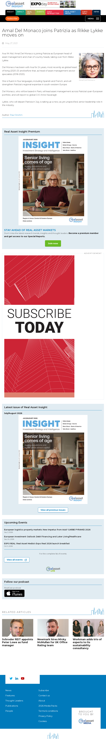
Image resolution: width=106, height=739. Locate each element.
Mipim (96, 12)
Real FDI (29, 12)
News (8, 690)
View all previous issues (53, 510)
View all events (15, 560)
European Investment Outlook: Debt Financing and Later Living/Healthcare (42, 537)
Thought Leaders (14, 700)
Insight (10, 12)
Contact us (44, 695)
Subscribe (12, 18)
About (42, 700)
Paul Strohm (16, 115)
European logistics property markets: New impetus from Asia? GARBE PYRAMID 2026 (47, 531)
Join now (53, 243)
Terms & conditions (48, 711)
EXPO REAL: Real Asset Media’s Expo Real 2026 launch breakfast (37, 544)
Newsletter (53, 12)
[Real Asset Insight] (14, 4)
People (9, 711)
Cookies (43, 721)
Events (40, 12)
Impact (20, 12)
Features (10, 695)
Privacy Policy (45, 716)
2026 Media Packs (48, 705)
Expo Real (84, 12)
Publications (11, 705)
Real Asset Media (70, 12)
